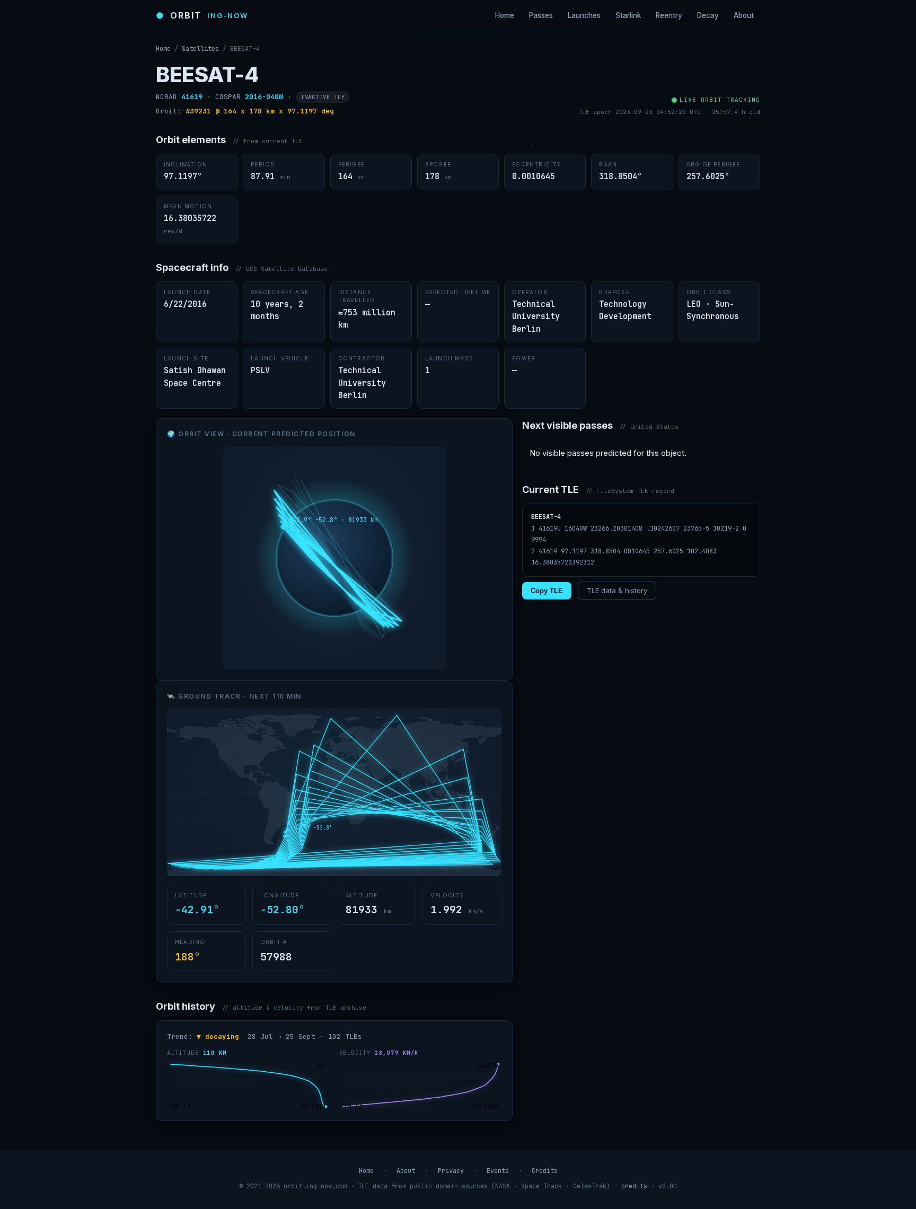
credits (634, 1186)
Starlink (628, 15)
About (744, 15)
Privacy (451, 1171)
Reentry (669, 15)
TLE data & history (617, 590)
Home (504, 15)
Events (498, 1171)
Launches (584, 15)
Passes (541, 15)
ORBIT (202, 15)
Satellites (200, 49)
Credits (545, 1171)
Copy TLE (547, 591)
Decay (708, 15)
